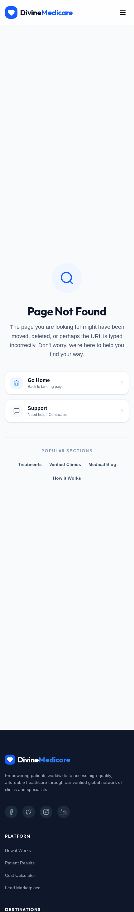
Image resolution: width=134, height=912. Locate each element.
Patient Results (20, 862)
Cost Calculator (20, 875)
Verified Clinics (65, 464)
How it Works (67, 478)
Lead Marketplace (23, 887)
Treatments (30, 464)
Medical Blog (102, 464)
